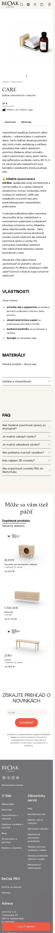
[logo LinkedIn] (17, 777)
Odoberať (26, 722)
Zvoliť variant (26, 926)
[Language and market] (28, 4)
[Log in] (35, 4)
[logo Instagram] (13, 777)
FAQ (30, 808)
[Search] (21, 4)
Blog (4, 833)
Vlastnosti (10, 122)
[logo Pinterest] (4, 777)
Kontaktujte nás (36, 814)
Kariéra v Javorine (12, 847)
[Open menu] (48, 4)
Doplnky (5, 82)
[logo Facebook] (8, 777)
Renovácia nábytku (38, 828)
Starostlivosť (16, 82)
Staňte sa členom (11, 887)
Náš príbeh (8, 804)
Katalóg (6, 892)
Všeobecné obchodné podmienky (34, 837)
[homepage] (10, 4)
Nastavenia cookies (12, 785)
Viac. (30, 109)
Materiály (26, 122)
